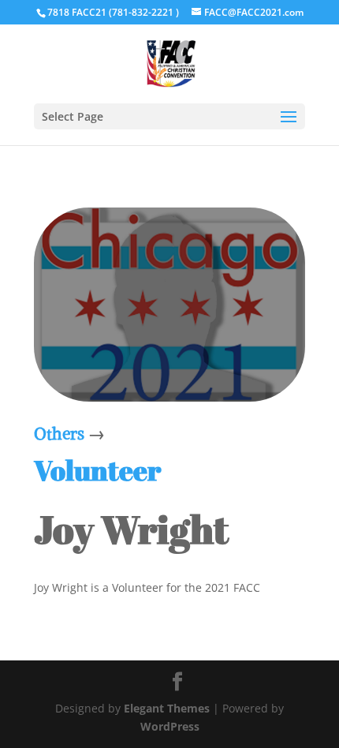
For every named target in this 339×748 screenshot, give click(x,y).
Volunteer (97, 469)
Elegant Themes (167, 708)
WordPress (169, 726)
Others (59, 433)
